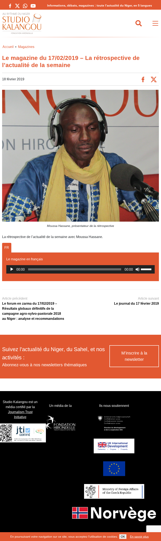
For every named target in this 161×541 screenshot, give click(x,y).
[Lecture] (12, 269)
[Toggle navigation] (155, 23)
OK (123, 536)
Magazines (26, 47)
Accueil (8, 47)
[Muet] (137, 269)
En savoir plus (139, 536)
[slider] (147, 269)
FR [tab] (6, 247)
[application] (80, 269)
